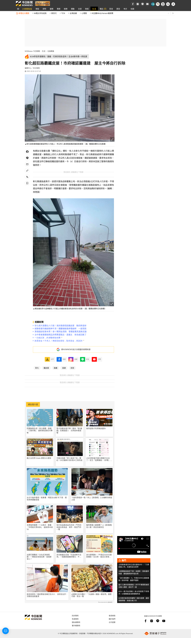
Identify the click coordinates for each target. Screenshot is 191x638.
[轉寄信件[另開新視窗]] (27, 164)
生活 (94, 8)
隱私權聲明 (76, 622)
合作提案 (112, 622)
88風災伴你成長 (40, 13)
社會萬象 (51, 51)
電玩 (101, 9)
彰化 (37, 368)
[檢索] (168, 4)
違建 (64, 368)
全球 (80, 9)
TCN (63, 13)
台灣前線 (73, 13)
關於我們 (112, 619)
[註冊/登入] (173, 4)
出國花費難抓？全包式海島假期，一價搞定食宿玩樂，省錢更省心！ (39, 557)
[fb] (133, 4)
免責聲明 (75, 619)
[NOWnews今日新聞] (24, 3)
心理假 (84, 13)
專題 (58, 9)
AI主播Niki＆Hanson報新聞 (102, 13)
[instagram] (137, 4)
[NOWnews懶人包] (158, 4)
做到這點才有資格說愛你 (96, 428)
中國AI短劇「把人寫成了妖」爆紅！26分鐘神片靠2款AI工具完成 (69, 459)
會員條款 (112, 615)
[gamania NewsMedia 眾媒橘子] (155, 633)
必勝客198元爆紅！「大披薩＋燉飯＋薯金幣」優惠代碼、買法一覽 (91, 595)
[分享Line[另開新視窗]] (27, 157)
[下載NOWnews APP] (163, 4)
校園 (132, 9)
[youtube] (147, 4)
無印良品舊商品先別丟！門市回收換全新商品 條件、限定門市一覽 (68, 527)
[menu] (18, 9)
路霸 (55, 368)
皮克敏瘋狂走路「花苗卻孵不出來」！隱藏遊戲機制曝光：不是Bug (68, 556)
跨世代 (54, 13)
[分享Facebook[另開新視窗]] (27, 151)
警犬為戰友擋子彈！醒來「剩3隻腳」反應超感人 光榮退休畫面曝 (69, 431)
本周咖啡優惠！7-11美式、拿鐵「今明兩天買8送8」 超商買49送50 (40, 527)
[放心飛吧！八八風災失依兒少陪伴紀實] (42, 3)
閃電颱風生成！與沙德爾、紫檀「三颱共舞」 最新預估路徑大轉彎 (39, 431)
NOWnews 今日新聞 (32, 51)
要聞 (51, 9)
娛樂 (65, 9)
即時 (44, 9)
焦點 (37, 9)
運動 (72, 9)
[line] (142, 4)
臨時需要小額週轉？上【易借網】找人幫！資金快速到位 (99, 526)
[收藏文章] (27, 183)
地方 (125, 9)
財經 (87, 9)
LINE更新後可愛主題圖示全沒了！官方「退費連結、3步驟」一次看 (99, 459)
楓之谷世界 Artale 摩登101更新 (39, 458)
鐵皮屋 (46, 368)
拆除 (72, 368)
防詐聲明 (75, 615)
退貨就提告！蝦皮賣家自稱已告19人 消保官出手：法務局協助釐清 (47, 595)
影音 (111, 9)
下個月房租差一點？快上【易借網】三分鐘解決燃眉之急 (91, 499)
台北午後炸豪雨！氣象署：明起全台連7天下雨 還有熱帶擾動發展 (47, 499)
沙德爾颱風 (27, 8)
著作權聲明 (76, 625)
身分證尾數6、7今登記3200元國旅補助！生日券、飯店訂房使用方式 (99, 556)
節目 (118, 9)
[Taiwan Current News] (153, 4)
